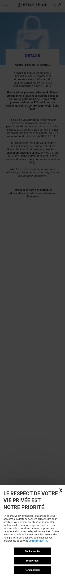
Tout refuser (32, 560)
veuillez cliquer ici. (38, 540)
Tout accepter (32, 551)
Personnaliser (32, 570)
